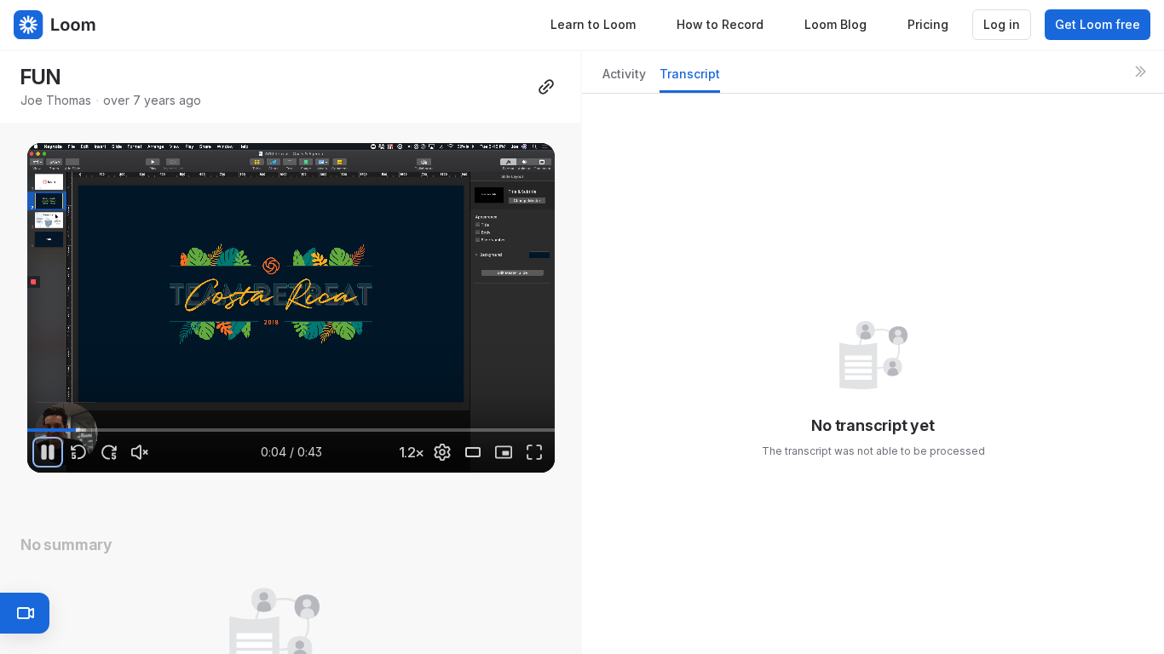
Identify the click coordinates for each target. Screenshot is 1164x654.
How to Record (720, 24)
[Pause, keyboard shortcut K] (47, 452)
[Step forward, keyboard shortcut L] (109, 452)
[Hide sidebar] (1140, 71)
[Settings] (442, 452)
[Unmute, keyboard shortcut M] (139, 452)
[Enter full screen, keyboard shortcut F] (534, 452)
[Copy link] (546, 86)
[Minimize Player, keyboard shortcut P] (503, 452)
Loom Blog (835, 24)
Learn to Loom (593, 24)
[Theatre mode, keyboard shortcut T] (473, 452)
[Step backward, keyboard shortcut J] (78, 452)
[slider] (291, 430)
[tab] (624, 79)
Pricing (928, 24)
